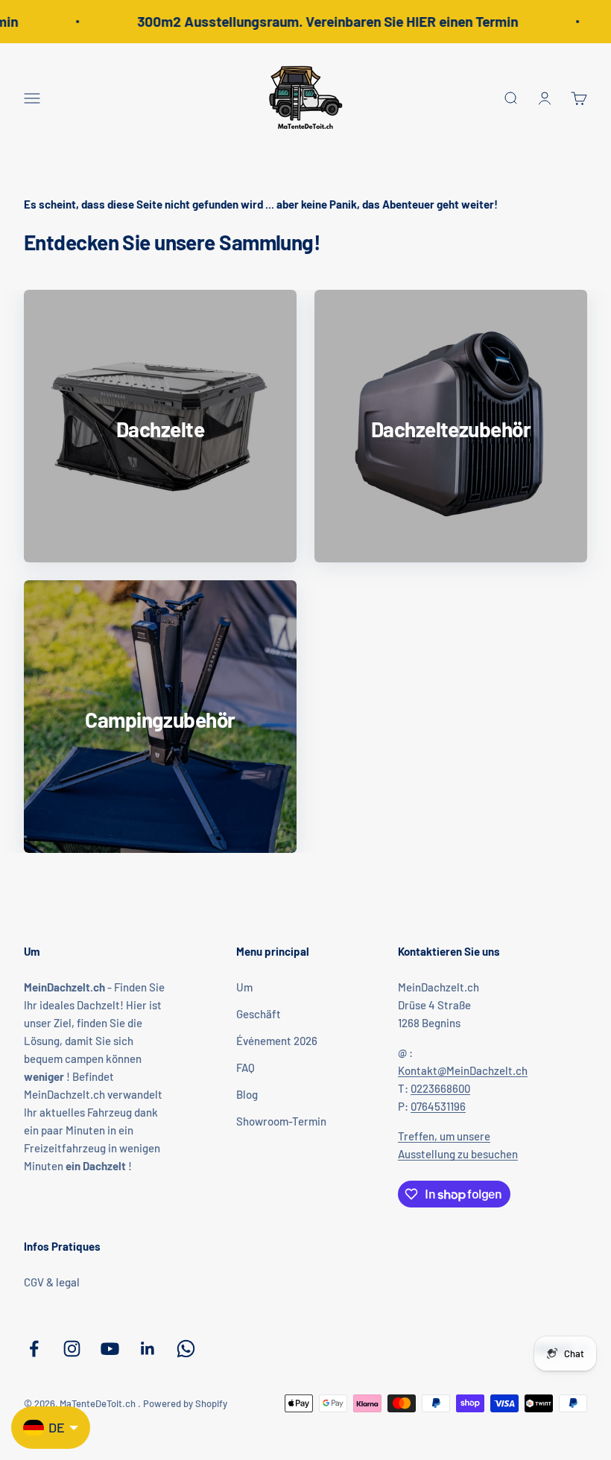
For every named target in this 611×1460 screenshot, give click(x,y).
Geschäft (258, 1014)
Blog (247, 1094)
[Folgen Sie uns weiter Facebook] (34, 1349)
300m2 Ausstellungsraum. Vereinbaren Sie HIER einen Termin (320, 21)
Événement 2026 (276, 1040)
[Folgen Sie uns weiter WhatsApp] (186, 1349)
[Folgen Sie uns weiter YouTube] (110, 1349)
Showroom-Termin (281, 1121)
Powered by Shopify (185, 1403)
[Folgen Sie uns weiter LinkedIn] (148, 1349)
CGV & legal (52, 1282)
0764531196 (438, 1106)
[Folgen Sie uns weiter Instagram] (72, 1349)
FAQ (245, 1067)
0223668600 (440, 1088)
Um (244, 987)
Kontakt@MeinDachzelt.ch (463, 1070)
